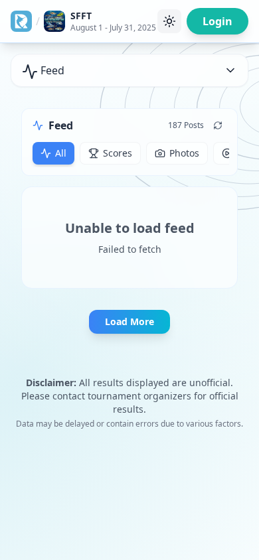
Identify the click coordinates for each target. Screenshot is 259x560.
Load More (129, 321)
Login (217, 21)
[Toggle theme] (169, 21)
